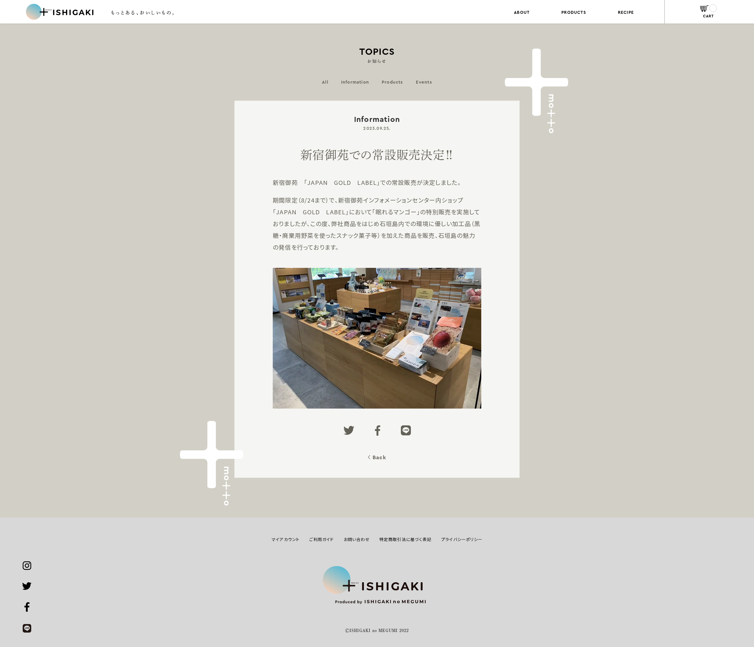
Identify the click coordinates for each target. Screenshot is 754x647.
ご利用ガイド (321, 539)
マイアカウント (286, 539)
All (325, 82)
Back (379, 457)
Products (392, 82)
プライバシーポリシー (461, 539)
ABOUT (522, 13)
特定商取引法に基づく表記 (405, 539)
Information (355, 82)
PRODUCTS (573, 13)
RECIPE (626, 13)
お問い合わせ (357, 539)
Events (424, 82)
